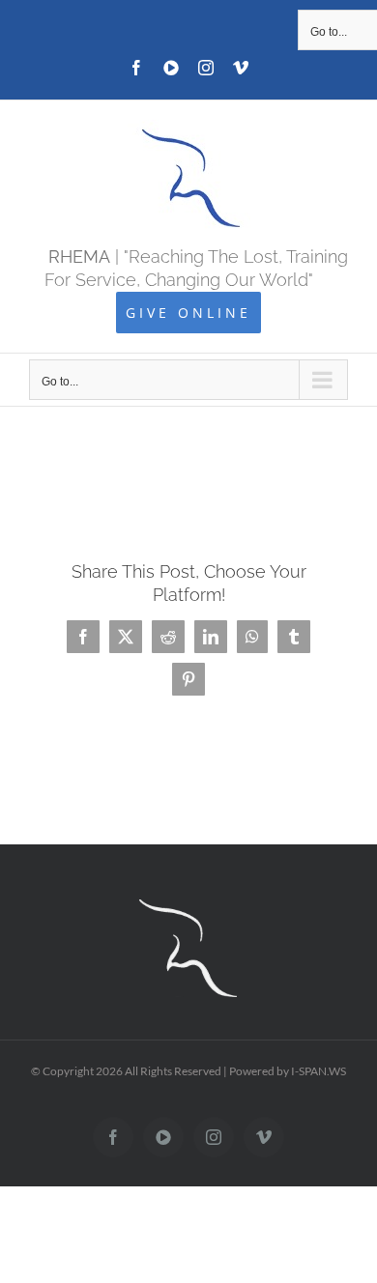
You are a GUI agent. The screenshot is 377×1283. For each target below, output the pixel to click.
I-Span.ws (318, 1071)
